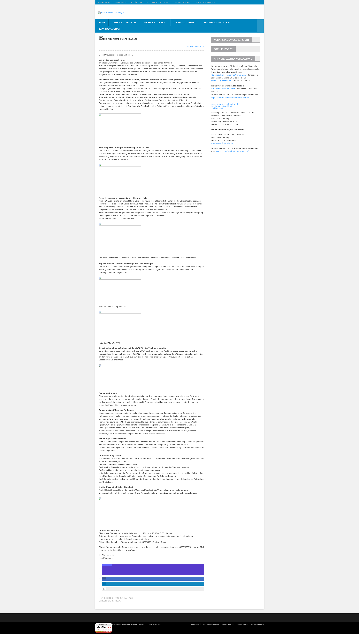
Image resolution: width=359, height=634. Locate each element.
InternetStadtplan (158, 2)
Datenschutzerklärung (128, 2)
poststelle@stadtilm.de (221, 81)
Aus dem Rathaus (124, 598)
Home (101, 22)
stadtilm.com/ (217, 108)
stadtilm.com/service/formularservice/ (232, 151)
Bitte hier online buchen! (223, 89)
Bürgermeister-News (110, 601)
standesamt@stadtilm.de (222, 143)
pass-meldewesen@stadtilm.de (225, 104)
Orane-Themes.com (153, 624)
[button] (107, 565)
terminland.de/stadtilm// (221, 106)
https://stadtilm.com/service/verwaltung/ (228, 75)
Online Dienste (182, 2)
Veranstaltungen (205, 2)
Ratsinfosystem (109, 29)
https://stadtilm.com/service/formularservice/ (230, 97)
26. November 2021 (195, 47)
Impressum (104, 2)
